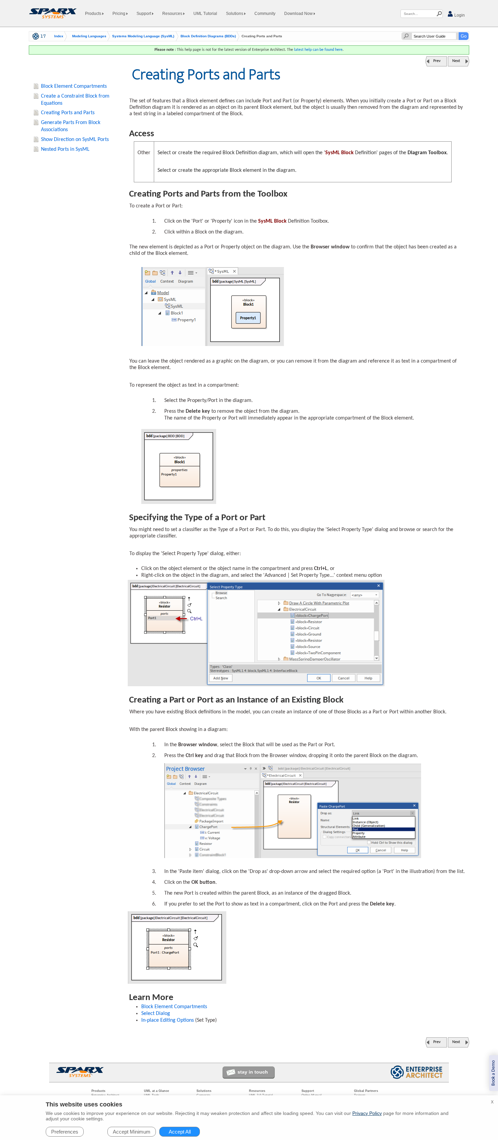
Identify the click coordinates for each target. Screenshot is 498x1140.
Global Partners (366, 1091)
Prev (436, 61)
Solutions (235, 13)
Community (264, 13)
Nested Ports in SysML (65, 149)
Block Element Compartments (174, 1007)
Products (93, 13)
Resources (172, 13)
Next (456, 61)
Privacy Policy (367, 1113)
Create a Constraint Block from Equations (75, 100)
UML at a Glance (156, 1091)
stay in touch (252, 1072)
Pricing (119, 13)
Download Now (299, 13)
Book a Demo (493, 1073)
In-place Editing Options (167, 1020)
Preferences (64, 1132)
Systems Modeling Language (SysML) (143, 36)
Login (459, 15)
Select (155, 1013)
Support (144, 13)
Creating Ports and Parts (68, 113)
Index (58, 36)
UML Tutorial (205, 13)
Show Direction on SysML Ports (75, 139)
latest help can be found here (318, 50)
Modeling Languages (89, 36)
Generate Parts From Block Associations (70, 126)
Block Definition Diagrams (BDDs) (208, 36)
